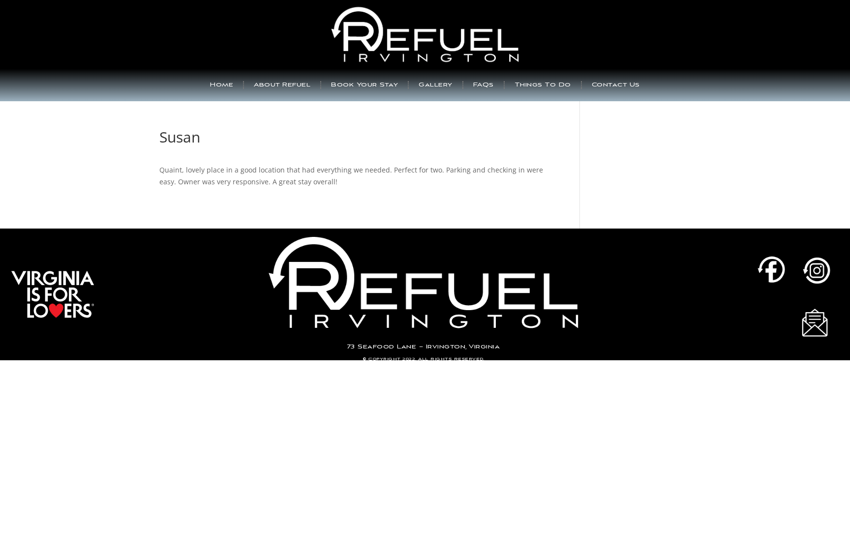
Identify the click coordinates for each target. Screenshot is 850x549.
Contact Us (616, 84)
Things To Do (543, 84)
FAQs (483, 84)
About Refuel (282, 84)
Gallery (436, 84)
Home (221, 84)
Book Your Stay (364, 84)
